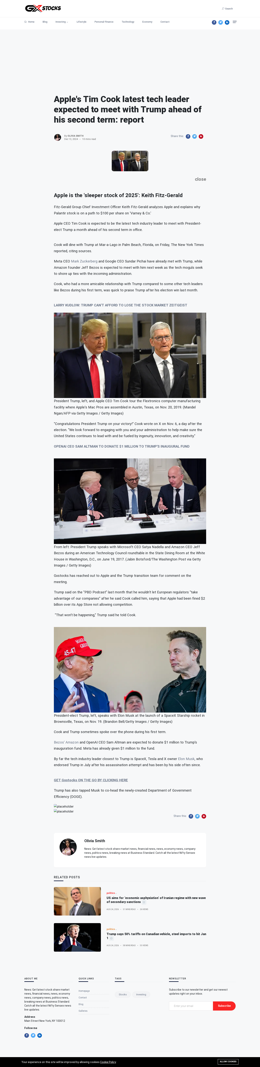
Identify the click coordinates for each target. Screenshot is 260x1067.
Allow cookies (228, 1061)
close (200, 179)
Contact (165, 22)
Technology (128, 22)
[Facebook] (214, 22)
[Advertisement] (130, 56)
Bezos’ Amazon (66, 742)
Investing (61, 22)
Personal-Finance (104, 22)
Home (31, 22)
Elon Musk (186, 759)
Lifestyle (81, 22)
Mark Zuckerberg (84, 261)
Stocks (123, 994)
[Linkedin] (227, 22)
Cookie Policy (108, 1062)
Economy (147, 22)
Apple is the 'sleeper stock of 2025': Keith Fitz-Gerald (118, 195)
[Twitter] (220, 22)
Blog (45, 22)
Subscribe (224, 1005)
